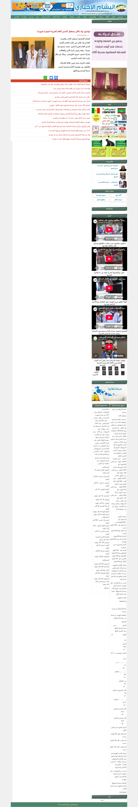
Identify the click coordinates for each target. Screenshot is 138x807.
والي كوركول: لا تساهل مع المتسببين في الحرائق (107, 175)
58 (116, 368)
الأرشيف (16, 17)
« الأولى (114, 365)
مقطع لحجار (101, 199)
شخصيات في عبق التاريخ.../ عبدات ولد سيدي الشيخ (107, 167)
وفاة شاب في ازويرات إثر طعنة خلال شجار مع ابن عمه (71, 88)
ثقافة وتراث (92, 17)
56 (104, 368)
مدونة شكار (118, 199)
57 (110, 368)
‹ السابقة (103, 365)
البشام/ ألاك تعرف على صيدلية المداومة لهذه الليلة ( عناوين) (69, 105)
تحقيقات (71, 17)
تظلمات (64, 17)
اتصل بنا (24, 17)
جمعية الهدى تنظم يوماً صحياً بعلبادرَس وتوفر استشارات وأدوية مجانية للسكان (64, 114)
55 (98, 368)
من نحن (31, 17)
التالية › (95, 372)
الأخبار (113, 17)
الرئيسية (120, 17)
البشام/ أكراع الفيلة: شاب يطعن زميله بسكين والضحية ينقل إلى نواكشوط (65, 84)
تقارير (78, 17)
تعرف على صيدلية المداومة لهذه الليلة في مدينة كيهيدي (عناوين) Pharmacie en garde (61, 101)
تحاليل (107, 17)
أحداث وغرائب (45, 17)
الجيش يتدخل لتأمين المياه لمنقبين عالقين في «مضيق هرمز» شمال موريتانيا (64, 93)
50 (123, 366)
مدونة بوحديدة (101, 195)
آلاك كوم (118, 195)
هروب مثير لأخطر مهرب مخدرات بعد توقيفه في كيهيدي (71, 118)
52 (110, 373)
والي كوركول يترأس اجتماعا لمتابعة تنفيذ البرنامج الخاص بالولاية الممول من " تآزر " (62, 126)
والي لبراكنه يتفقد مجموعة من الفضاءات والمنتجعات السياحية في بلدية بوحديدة (63, 109)
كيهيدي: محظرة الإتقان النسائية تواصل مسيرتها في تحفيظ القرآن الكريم (66, 122)
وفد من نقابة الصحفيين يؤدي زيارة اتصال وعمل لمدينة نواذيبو (69, 135)
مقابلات (101, 17)
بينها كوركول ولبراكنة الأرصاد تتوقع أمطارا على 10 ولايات (71, 139)
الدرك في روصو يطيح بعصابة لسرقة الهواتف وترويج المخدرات (69, 130)
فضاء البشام (56, 17)
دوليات (85, 17)
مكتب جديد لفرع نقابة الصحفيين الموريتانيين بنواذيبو (72, 97)
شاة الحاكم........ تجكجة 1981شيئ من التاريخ (108, 183)
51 (104, 373)
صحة (37, 17)
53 (117, 373)
